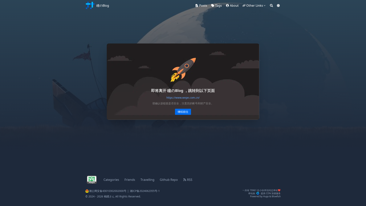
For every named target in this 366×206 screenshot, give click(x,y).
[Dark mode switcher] (278, 5)
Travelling (147, 180)
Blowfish (276, 196)
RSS (189, 180)
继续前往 (183, 111)
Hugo (266, 196)
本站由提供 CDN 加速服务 (264, 193)
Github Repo (169, 180)
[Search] (271, 5)
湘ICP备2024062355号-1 (145, 191)
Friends (129, 180)
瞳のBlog (102, 5)
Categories (111, 180)
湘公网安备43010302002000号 (105, 191)
